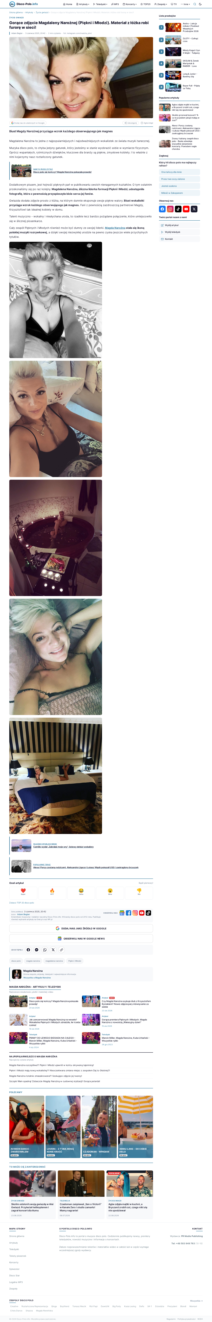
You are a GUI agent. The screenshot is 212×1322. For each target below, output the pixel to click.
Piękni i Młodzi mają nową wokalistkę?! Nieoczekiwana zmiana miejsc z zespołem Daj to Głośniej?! (59, 1070)
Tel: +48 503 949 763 (187, 1243)
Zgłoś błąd (148, 123)
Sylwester (14, 1269)
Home (69, 4)
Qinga (54, 1306)
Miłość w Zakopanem (172, 193)
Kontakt (169, 239)
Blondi (183, 1306)
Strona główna (16, 12)
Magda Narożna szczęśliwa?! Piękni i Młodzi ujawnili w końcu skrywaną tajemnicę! (51, 1065)
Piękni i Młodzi (74, 961)
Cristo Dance (16, 1310)
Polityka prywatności (187, 1319)
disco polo (16, 961)
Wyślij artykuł (171, 225)
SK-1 (149, 1306)
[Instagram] (135, 913)
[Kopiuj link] (61, 949)
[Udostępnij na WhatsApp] (45, 949)
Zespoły (162, 4)
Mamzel (193, 1306)
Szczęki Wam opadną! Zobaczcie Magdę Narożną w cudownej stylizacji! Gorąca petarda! (54, 1081)
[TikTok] (148, 913)
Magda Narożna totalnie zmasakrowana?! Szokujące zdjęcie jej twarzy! (45, 1076)
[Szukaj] (195, 4)
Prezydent (172, 1306)
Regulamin (171, 1319)
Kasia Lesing (130, 1306)
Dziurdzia (159, 1306)
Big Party (116, 1306)
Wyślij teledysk (172, 232)
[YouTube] (141, 913)
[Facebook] (128, 913)
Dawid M (105, 1306)
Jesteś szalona (169, 186)
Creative (14, 1306)
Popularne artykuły (169, 97)
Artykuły (84, 4)
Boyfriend (64, 1306)
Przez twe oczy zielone (173, 179)
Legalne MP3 (16, 1282)
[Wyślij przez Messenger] (36, 949)
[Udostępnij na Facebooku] (28, 949)
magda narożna (33, 961)
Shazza (29, 1310)
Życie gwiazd (42, 12)
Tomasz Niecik (79, 1306)
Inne (187, 4)
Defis (141, 1306)
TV (175, 4)
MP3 (116, 4)
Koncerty (131, 4)
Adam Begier (17, 33)
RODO (200, 1319)
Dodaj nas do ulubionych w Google (29, 123)
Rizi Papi (93, 1306)
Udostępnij (132, 123)
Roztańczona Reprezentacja (35, 1306)
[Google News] (122, 913)
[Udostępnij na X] (53, 949)
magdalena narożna (54, 961)
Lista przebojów (167, 15)
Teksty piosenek (17, 1256)
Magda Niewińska (44, 1310)
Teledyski (101, 4)
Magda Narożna (115, 227)
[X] (194, 209)
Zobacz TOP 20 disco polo (21, 902)
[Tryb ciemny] (200, 4)
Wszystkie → (196, 1301)
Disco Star (14, 1275)
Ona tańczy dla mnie (171, 172)
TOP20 (146, 4)
